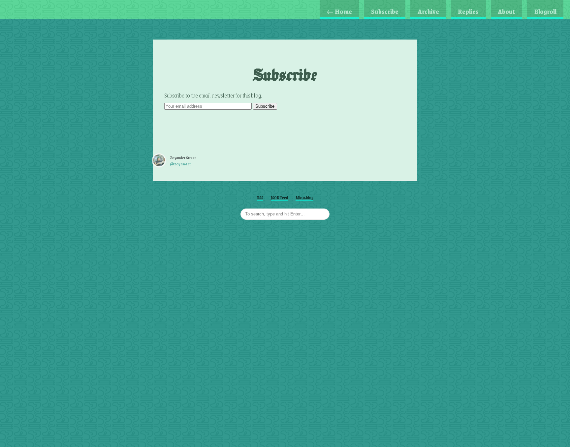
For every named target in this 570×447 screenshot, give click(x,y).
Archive (428, 11)
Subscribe (384, 11)
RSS (260, 197)
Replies (468, 11)
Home (339, 11)
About (506, 11)
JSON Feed (279, 197)
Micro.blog (304, 197)
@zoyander (180, 164)
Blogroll (545, 11)
